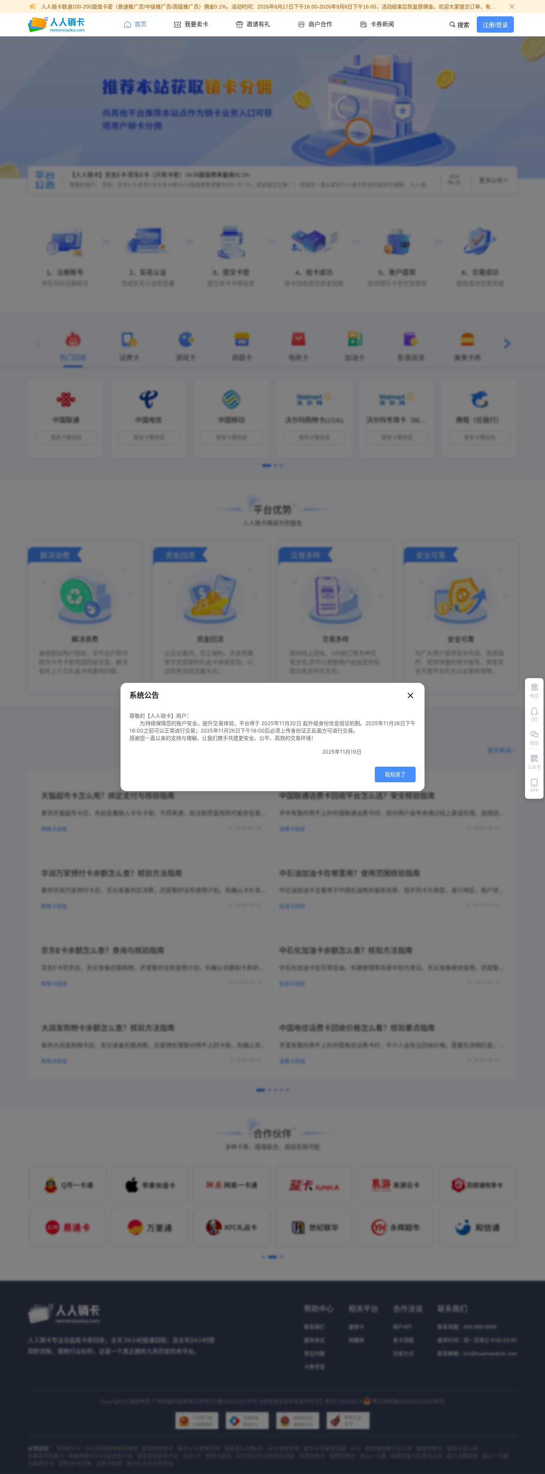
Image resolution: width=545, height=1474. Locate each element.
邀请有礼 (258, 24)
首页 (140, 24)
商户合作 (320, 24)
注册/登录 (495, 25)
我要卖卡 (196, 24)
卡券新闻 (382, 24)
